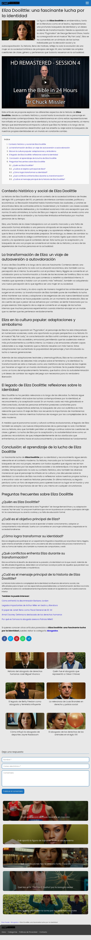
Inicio (4, 932)
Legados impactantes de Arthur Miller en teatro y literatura (30, 605)
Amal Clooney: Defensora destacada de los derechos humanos (32, 614)
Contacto (43, 932)
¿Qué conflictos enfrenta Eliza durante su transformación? (38, 176)
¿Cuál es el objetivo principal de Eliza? (29, 169)
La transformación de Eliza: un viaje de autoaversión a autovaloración (39, 147)
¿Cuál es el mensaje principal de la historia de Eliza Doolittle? (39, 179)
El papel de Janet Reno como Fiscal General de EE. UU (27, 610)
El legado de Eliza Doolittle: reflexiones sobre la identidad (33, 154)
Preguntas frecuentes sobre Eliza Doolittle (27, 161)
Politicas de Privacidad (28, 932)
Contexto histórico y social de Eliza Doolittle (27, 144)
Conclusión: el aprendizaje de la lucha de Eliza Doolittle (32, 158)
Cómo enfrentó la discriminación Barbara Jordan (25, 600)
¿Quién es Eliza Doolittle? (23, 165)
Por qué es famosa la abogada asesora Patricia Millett (27, 619)
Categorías (12, 932)
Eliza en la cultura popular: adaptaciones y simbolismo (32, 151)
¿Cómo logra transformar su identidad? (30, 172)
